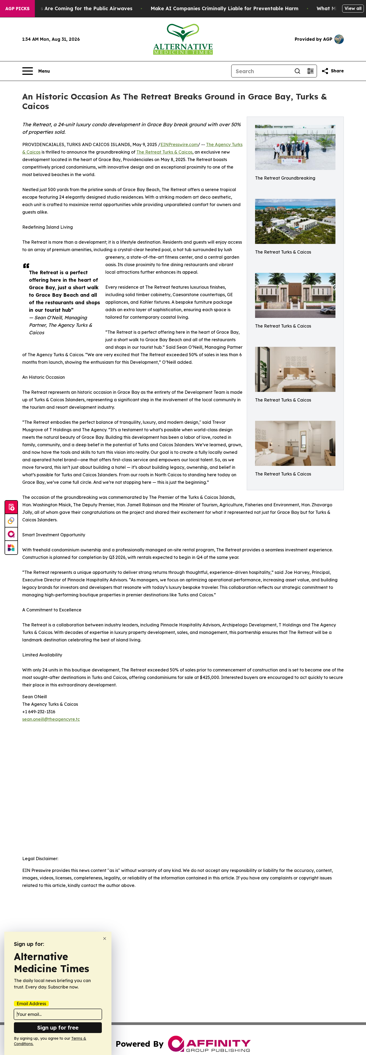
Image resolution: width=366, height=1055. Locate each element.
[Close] (104, 938)
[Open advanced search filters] (310, 71)
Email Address (31, 1003)
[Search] (297, 71)
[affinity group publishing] (11, 534)
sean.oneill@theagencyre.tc (51, 719)
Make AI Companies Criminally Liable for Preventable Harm (224, 8)
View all (353, 8)
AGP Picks (17, 8)
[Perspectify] (11, 521)
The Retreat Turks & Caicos (164, 152)
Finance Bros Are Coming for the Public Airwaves (71, 8)
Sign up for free (58, 1027)
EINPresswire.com (179, 144)
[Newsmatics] (11, 547)
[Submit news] (11, 507)
